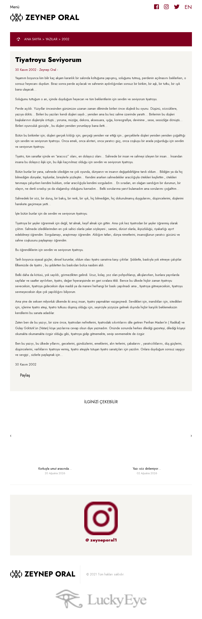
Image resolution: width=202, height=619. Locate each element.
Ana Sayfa (32, 39)
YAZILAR (51, 39)
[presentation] (10, 436)
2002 (65, 39)
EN (188, 7)
